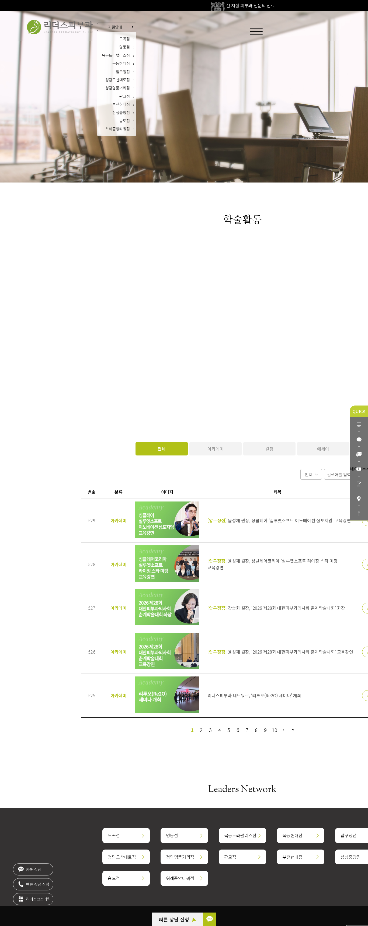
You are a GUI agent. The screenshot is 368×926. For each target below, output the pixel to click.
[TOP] (359, 513)
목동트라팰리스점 (116, 55)
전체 (162, 449)
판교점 (124, 96)
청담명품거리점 (117, 87)
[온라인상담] (359, 424)
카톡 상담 (33, 870)
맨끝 (293, 730)
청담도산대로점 (117, 79)
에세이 (323, 449)
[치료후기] (359, 483)
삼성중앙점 (121, 112)
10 (274, 729)
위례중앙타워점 (117, 128)
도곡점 (124, 38)
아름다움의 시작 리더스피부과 (60, 27)
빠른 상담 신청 (174, 919)
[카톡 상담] (209, 919)
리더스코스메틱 (38, 900)
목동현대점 (121, 63)
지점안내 (115, 27)
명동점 (124, 47)
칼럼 (269, 449)
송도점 (124, 120)
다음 (284, 730)
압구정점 (123, 71)
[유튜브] (359, 468)
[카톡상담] (359, 439)
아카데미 (215, 449)
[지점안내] (359, 498)
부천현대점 (121, 104)
